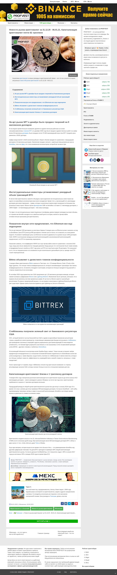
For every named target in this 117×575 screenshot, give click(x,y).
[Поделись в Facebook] (62, 503)
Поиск (65, 1)
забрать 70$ (106, 82)
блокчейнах (42, 347)
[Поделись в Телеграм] (69, 503)
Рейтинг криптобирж (91, 78)
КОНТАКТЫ (73, 572)
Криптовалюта (13, 23)
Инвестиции (28, 23)
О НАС (59, 572)
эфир (23, 144)
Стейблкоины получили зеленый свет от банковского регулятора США (39, 109)
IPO (85, 112)
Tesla (37, 443)
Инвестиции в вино (90, 139)
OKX (87, 85)
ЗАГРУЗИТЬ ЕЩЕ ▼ (43, 521)
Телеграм (53, 496)
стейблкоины (72, 340)
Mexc (88, 96)
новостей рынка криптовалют (29, 80)
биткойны (12, 144)
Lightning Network (42, 276)
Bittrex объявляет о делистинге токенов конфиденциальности (36, 105)
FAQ (65, 572)
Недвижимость (89, 119)
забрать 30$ (106, 93)
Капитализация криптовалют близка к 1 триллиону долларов (36, 112)
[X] (98, 160)
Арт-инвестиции (89, 135)
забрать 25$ (106, 96)
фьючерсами (38, 205)
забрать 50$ (106, 85)
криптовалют (24, 78)
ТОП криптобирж (45, 23)
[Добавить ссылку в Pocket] (76, 503)
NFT (30, 131)
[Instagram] (102, 160)
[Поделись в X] (72, 503)
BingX (88, 93)
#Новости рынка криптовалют (42, 508)
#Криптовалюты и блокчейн (19, 508)
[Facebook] (91, 160)
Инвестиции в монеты (91, 131)
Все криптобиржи (88, 566)
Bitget (88, 89)
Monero (31, 276)
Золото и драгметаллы (91, 123)
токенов (26, 131)
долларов (25, 133)
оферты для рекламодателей (27, 566)
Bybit (88, 82)
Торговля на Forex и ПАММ (93, 100)
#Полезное (58, 508)
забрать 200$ (105, 89)
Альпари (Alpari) (91, 104)
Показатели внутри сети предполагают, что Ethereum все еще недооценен (40, 102)
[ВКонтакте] (94, 160)
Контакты (74, 23)
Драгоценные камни (91, 127)
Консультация (55, 1)
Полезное (61, 23)
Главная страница (43, 533)
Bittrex (31, 263)
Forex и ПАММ (88, 115)
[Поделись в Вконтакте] (65, 503)
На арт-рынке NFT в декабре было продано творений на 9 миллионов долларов (42, 93)
